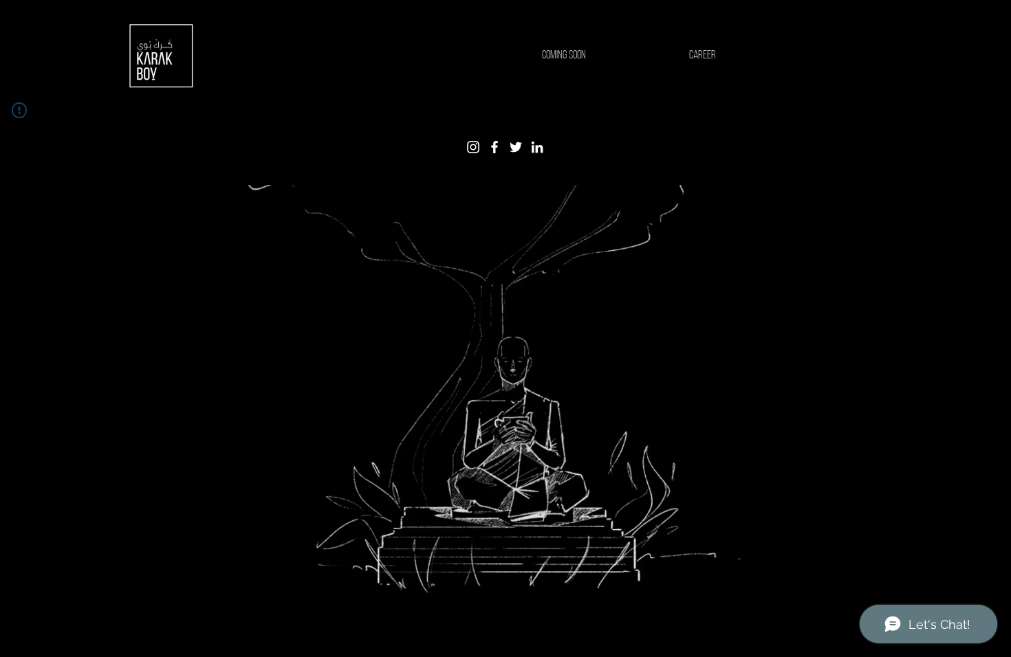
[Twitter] (516, 147)
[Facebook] (494, 147)
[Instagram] (473, 147)
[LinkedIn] (537, 147)
